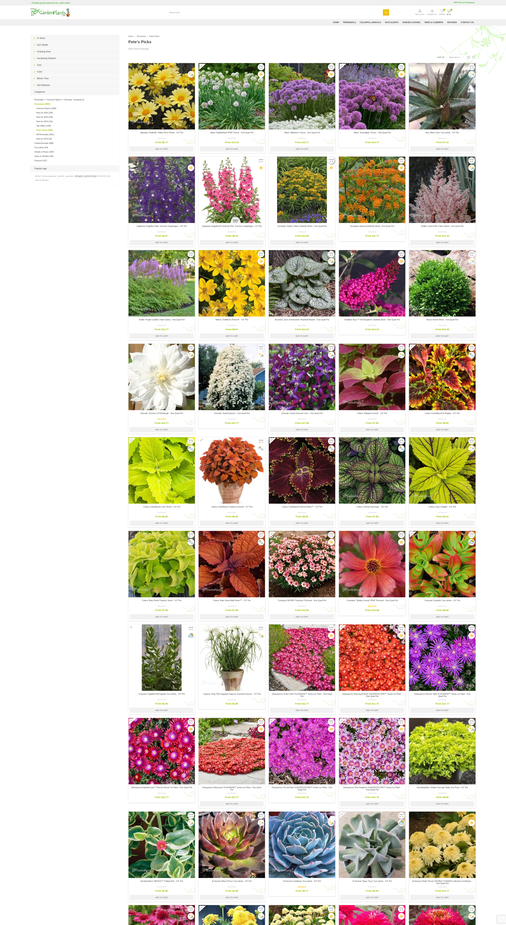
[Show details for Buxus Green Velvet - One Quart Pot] (442, 283)
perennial (69, 176)
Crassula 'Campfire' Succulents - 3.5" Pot (442, 600)
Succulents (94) (41, 147)
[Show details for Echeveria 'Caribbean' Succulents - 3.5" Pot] (302, 845)
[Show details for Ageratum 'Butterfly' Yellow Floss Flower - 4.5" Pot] (161, 96)
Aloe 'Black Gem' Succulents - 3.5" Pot (442, 132)
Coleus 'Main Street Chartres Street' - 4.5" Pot (161, 600)
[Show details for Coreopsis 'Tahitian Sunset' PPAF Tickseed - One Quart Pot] (372, 564)
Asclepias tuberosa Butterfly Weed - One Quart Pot (372, 226)
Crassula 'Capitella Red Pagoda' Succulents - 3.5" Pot (161, 694)
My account (419, 14)
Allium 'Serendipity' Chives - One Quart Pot (372, 132)
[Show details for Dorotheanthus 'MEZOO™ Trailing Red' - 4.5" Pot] (161, 845)
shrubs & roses (104, 176)
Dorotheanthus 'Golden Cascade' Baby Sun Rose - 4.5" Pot (442, 787)
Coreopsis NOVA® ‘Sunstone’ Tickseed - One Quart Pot (302, 600)
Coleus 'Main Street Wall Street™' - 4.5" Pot (231, 600)
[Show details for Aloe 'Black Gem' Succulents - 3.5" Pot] (442, 96)
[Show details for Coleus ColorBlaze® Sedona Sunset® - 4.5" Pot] (232, 470)
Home (130, 36)
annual (38, 176)
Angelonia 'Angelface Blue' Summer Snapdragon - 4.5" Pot (162, 226)
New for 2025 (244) (44, 117)
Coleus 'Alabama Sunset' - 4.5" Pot (372, 413)
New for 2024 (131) (44, 121)
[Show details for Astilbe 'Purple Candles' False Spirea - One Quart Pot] (161, 283)
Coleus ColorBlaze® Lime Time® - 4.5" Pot (161, 507)
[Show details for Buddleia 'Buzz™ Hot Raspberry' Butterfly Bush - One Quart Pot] (372, 283)
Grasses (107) (40, 160)
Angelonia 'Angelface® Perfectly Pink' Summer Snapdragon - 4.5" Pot (232, 226)
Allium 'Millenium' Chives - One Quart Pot (302, 132)
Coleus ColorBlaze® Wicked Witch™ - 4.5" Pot (302, 507)
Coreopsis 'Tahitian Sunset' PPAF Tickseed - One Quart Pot (372, 600)
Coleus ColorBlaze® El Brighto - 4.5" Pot (442, 413)
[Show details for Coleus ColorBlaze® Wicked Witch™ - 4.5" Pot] (302, 470)
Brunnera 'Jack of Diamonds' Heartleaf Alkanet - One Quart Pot (302, 319)
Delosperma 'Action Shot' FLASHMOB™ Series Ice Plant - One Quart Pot (302, 695)
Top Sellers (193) (43, 126)
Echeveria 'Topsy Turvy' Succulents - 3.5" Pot (372, 881)
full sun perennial (49, 176)
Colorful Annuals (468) (43, 143)
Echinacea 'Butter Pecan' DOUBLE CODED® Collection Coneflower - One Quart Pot (442, 882)
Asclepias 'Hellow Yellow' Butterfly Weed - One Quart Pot (302, 226)
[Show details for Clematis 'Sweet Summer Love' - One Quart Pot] (302, 377)
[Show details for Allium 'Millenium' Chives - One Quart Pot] (302, 96)
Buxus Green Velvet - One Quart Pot (442, 319)
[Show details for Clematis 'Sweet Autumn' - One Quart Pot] (232, 377)
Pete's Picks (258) (44, 130)
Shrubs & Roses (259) (44, 152)
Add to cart (161, 149)
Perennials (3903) (42, 104)
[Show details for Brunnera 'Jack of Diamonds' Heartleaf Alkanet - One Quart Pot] (302, 283)
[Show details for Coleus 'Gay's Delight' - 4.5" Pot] (442, 470)
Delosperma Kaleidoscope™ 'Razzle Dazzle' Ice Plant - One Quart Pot (161, 787)
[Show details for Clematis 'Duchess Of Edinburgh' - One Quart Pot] (161, 377)
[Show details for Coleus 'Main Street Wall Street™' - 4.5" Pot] (232, 564)
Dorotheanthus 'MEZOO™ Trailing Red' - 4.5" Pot (161, 881)
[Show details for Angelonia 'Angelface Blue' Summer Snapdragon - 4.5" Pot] (161, 190)
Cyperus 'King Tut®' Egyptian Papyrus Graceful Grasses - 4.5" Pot (232, 694)
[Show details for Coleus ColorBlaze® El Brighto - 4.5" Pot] (442, 377)
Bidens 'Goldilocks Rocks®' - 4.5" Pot (232, 319)
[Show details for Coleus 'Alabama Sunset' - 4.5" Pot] (372, 377)
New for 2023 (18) (44, 139)
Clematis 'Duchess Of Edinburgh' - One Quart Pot (161, 413)
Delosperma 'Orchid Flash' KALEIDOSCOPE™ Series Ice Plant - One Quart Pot (302, 788)
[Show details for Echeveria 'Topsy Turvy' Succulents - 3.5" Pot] (372, 845)
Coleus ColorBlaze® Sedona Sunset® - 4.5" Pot (231, 507)
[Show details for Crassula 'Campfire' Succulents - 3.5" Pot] (442, 564)
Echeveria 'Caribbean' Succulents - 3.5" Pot (302, 881)
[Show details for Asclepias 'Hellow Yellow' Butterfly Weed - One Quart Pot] (302, 190)
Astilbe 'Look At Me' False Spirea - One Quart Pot (442, 226)
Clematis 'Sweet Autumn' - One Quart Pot (232, 413)
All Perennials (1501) (45, 134)
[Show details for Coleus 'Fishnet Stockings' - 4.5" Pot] (372, 470)
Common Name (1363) (46, 108)
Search (386, 12)
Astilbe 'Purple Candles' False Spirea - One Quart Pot (162, 319)
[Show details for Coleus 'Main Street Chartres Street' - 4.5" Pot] (161, 564)
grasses (61, 176)
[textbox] (275, 12)
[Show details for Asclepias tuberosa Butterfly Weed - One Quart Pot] (372, 190)
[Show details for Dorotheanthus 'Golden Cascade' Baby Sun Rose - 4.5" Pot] (442, 751)
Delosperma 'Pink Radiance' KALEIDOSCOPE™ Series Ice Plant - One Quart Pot (372, 788)
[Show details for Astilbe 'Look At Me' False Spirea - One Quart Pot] (442, 190)
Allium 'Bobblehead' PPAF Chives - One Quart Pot (231, 132)
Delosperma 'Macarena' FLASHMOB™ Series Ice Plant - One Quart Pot (231, 788)
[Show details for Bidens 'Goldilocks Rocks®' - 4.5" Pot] (232, 283)
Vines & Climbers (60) (43, 156)
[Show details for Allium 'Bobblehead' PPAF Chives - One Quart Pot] (232, 96)
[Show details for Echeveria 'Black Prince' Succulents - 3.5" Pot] (232, 845)
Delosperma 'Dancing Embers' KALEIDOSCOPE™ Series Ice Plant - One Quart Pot (372, 695)
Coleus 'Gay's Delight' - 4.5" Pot (442, 507)
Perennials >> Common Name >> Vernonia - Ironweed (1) (59, 100)
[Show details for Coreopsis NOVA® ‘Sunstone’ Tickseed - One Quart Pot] (302, 564)
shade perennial (86, 176)
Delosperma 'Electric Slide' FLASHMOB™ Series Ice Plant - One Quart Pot (442, 695)
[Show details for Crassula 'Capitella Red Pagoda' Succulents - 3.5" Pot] (161, 657)
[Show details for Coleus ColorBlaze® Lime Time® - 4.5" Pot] (161, 470)
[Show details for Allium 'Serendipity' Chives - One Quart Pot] (372, 96)
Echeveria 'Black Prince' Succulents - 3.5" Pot (232, 881)
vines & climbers (42, 180)
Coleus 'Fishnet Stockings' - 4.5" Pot (372, 507)
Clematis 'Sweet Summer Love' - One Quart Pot (302, 413)
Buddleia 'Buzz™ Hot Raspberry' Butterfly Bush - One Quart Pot (372, 319)
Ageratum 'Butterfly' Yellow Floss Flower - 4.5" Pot (161, 132)
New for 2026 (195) (44, 113)
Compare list (432, 14)
